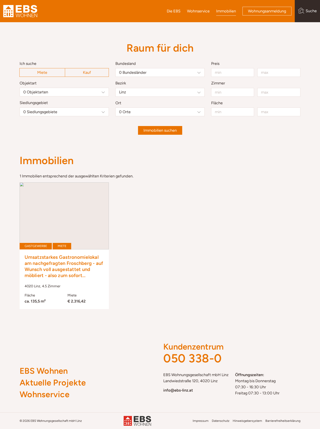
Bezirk (120, 83)
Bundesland (125, 63)
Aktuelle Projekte (53, 383)
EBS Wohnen (44, 371)
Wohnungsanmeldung (267, 11)
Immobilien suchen (160, 130)
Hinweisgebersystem (247, 421)
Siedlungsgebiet (34, 102)
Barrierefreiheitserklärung (282, 421)
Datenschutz (220, 421)
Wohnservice (198, 11)
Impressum (201, 421)
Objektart (28, 83)
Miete (42, 72)
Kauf (87, 72)
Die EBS (173, 11)
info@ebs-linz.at (178, 390)
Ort (118, 103)
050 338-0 (192, 358)
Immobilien (226, 11)
